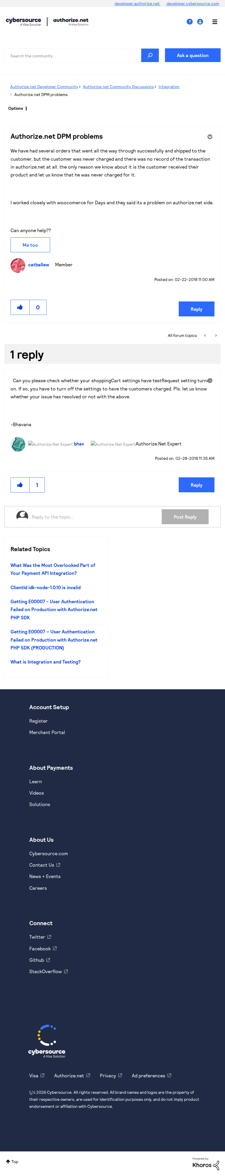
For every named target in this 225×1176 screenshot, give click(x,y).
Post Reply (185, 517)
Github (36, 960)
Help (192, 22)
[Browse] (211, 21)
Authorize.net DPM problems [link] (41, 94)
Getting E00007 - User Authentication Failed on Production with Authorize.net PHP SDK (54, 609)
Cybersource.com (48, 853)
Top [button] (14, 1161)
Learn (35, 781)
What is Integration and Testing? (46, 661)
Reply (196, 309)
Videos (36, 793)
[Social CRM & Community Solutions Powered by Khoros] (206, 1163)
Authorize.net (69, 1075)
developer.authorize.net (138, 3)
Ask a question (193, 55)
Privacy (108, 1075)
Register (38, 721)
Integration (169, 86)
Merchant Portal (47, 732)
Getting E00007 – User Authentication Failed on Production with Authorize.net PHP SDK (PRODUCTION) (54, 639)
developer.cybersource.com (192, 3)
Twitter (37, 937)
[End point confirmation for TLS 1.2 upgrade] (205, 335)
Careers (38, 888)
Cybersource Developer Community (23, 21)
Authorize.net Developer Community (44, 86)
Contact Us (41, 865)
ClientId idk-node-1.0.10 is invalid (46, 587)
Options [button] (15, 108)
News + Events (45, 876)
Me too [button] (30, 245)
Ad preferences (148, 1075)
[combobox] (81, 55)
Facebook (40, 948)
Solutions (39, 804)
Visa (33, 1075)
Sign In (200, 22)
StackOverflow (45, 971)
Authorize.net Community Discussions (118, 86)
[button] (20, 307)
